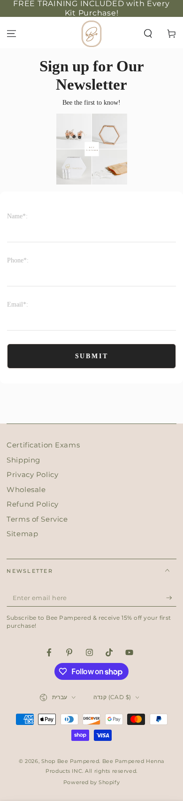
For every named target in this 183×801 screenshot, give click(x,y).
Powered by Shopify (91, 782)
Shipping (23, 459)
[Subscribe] (171, 598)
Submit (91, 356)
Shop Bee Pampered (70, 761)
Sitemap (22, 533)
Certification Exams (43, 444)
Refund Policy (32, 504)
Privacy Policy (32, 474)
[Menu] (11, 33)
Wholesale (26, 489)
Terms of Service (37, 519)
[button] (148, 33)
